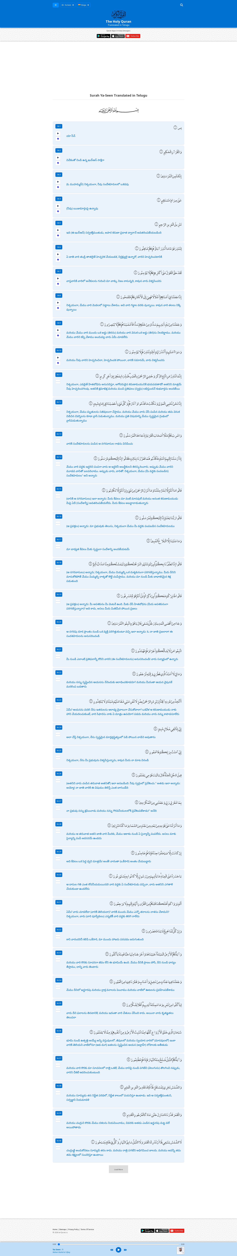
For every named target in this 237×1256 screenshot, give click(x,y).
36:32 (59, 929)
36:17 (59, 539)
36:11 (59, 374)
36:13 (59, 434)
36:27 (59, 801)
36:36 (59, 1030)
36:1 (59, 126)
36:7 (59, 271)
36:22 (59, 672)
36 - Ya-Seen (66, 5)
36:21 (59, 649)
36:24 (59, 727)
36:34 (59, 980)
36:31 (59, 902)
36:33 (59, 952)
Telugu (83, 5)
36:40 (59, 1140)
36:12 (59, 402)
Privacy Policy (73, 1229)
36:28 (59, 824)
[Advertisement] (118, 65)
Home (55, 1229)
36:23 (59, 700)
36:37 (59, 1058)
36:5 (59, 223)
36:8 (59, 295)
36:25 (59, 750)
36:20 (59, 622)
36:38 (59, 1085)
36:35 (59, 1003)
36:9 (59, 323)
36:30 (59, 874)
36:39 (59, 1113)
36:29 (59, 851)
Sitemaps (63, 1229)
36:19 (59, 594)
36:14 (59, 457)
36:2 (59, 150)
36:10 (59, 350)
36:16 (59, 516)
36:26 (59, 773)
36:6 (59, 247)
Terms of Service (87, 1229)
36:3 (59, 174)
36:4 (59, 198)
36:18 (59, 562)
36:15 (59, 489)
